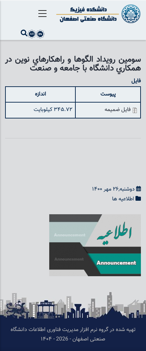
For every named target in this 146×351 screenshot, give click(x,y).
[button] (95, 219)
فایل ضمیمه (118, 110)
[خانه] (97, 13)
